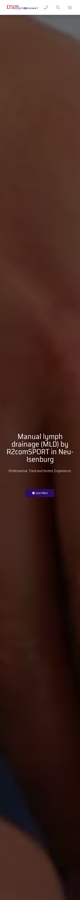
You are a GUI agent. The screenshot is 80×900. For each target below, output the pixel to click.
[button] (69, 7)
